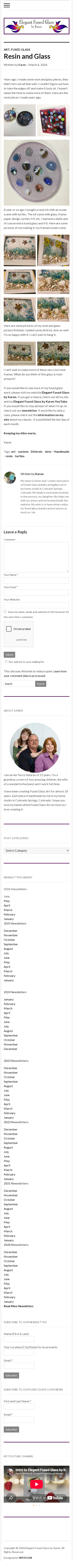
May (7, 901)
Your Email (10, 587)
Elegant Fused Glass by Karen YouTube (40, 401)
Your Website (12, 599)
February (9, 914)
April (7, 905)
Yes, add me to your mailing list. (26, 661)
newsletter (29, 410)
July (6, 953)
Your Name (10, 574)
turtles (20, 456)
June (7, 957)
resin (9, 456)
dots (48, 451)
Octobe (9, 1138)
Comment (9, 539)
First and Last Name (17, 1401)
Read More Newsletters (18, 1306)
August (8, 948)
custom (23, 451)
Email (8, 1360)
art (13, 451)
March (8, 910)
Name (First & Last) (16, 1334)
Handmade (61, 451)
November (11, 935)
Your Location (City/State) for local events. (31, 1347)
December (10, 930)
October (9, 939)
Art (7, 49)
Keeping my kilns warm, (20, 433)
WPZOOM (25, 1557)
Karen (22, 64)
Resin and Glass (27, 56)
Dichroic (36, 451)
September (11, 944)
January (9, 919)
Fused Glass (20, 49)
